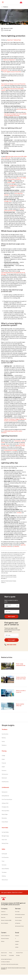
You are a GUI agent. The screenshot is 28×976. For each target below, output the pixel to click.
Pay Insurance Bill (18, 917)
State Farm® (14, 40)
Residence (4, 745)
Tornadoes (4, 872)
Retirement (4, 778)
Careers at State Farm (5, 935)
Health (3, 766)
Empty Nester (5, 821)
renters (3, 442)
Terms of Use (3, 955)
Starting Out (4, 792)
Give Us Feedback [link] (4, 923)
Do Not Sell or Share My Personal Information (9, 964)
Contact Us (3, 911)
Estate (3, 759)
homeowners (17, 440)
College (3, 755)
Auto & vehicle (5, 734)
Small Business (5, 781)
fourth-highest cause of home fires (12, 71)
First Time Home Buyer (7, 799)
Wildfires (4, 876)
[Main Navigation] (2, 2)
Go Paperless (17, 923)
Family (3, 741)
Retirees (2, 941)
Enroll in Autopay (18, 920)
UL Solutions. (16, 546)
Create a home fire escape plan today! (21, 678)
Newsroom (3, 917)
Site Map (18, 955)
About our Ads (4, 952)
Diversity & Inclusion (5, 938)
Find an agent (11, 640)
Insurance (4, 770)
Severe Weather (5, 868)
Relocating (4, 818)
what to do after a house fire (13, 179)
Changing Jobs (5, 806)
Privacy (10, 952)
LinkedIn (16, 944)
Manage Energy (5, 835)
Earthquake (4, 853)
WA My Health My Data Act (6, 959)
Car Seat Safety (5, 832)
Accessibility (11, 955)
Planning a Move (5, 810)
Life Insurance (5, 774)
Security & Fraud (19, 952)
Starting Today (5, 843)
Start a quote (11, 616)
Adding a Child (5, 803)
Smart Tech (4, 839)
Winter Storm (5, 879)
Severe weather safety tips (20, 704)
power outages (11, 182)
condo (23, 440)
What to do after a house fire (21, 691)
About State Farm (4, 914)
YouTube (16, 947)
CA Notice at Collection (5, 961)
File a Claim (17, 911)
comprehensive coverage (10, 450)
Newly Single (5, 814)
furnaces (19, 512)
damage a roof (7, 201)
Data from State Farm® (9, 59)
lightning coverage (20, 445)
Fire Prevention (5, 857)
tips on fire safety (21, 177)
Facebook (17, 935)
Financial (4, 763)
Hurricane (4, 864)
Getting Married (5, 795)
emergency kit (13, 185)
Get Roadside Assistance (20, 914)
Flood (3, 861)
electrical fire (4, 70)
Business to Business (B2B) (6, 920)
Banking (3, 737)
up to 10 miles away (22, 109)
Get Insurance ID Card (19, 926)
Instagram (17, 941)
